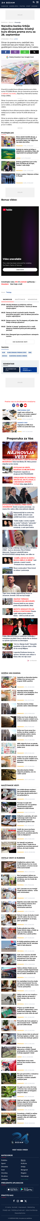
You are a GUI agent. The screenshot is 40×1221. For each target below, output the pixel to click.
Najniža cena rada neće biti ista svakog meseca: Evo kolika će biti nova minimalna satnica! (27, 904)
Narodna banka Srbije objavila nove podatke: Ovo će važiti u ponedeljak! (27, 692)
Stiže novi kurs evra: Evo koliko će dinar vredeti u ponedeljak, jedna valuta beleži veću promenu (26, 733)
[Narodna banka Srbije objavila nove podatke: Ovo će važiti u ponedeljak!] (8, 695)
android (23, 282)
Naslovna (4, 22)
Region (24, 1173)
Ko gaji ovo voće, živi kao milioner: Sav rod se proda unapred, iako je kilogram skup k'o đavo (27, 1090)
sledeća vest (22, 422)
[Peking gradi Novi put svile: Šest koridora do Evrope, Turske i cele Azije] (8, 166)
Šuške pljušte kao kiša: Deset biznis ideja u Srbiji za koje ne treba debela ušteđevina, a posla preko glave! (27, 931)
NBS (30, 353)
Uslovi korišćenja (31, 1210)
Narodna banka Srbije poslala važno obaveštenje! (27, 705)
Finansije (18, 22)
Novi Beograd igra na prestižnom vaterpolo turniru (22, 335)
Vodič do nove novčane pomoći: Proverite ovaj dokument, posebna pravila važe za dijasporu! (27, 832)
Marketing (31, 1207)
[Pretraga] (34, 2)
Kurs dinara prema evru (16, 353)
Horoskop (25, 1176)
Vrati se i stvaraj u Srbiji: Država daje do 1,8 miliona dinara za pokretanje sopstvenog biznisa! (27, 1103)
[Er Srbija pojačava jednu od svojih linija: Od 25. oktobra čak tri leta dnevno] (8, 946)
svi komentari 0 (11, 369)
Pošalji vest (6, 1210)
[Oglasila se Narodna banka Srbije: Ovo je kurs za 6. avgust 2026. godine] (8, 682)
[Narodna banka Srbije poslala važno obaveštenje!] (8, 708)
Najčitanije (20, 299)
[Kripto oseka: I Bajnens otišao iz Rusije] (8, 178)
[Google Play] (26, 1189)
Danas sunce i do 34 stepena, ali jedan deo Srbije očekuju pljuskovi (22, 321)
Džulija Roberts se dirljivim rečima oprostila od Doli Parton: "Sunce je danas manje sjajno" (21, 306)
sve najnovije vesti (20, 342)
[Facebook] (13, 405)
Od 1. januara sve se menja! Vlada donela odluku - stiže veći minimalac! (27, 890)
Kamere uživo (13, 6)
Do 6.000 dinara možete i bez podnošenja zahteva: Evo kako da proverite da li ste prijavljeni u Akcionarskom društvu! (27, 792)
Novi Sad (24, 1179)
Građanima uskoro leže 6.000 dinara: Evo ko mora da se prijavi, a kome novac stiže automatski (27, 865)
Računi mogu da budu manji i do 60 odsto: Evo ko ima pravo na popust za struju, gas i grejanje (28, 918)
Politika (22, 6)
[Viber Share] (15, 52)
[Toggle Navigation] (37, 2)
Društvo (4, 1176)
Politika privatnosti (18, 1210)
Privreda (19, 170)
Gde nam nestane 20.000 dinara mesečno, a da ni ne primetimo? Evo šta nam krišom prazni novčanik (27, 957)
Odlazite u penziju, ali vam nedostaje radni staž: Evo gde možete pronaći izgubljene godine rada (27, 819)
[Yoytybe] (21, 1201)
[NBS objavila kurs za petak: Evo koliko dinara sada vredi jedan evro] (8, 748)
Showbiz (34, 6)
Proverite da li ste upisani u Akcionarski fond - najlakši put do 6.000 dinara (27, 1023)
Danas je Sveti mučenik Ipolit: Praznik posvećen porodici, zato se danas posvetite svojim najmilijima (22, 314)
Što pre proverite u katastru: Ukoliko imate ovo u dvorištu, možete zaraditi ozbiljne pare (27, 1076)
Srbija (23, 1167)
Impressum (22, 1207)
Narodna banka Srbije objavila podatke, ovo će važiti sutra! (26, 772)
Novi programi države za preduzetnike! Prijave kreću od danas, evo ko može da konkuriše (27, 878)
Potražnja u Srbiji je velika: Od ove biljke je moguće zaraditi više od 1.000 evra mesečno (27, 1116)
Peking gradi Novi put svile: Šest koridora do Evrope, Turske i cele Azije (26, 163)
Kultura (24, 1163)
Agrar (18, 158)
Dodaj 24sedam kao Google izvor (21, 57)
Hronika (4, 1173)
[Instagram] (17, 405)
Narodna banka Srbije (18, 356)
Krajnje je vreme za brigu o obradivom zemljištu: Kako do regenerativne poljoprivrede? (27, 151)
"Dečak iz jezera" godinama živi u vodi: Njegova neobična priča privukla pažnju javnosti (21, 328)
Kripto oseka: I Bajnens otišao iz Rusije (27, 175)
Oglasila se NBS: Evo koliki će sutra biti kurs (26, 426)
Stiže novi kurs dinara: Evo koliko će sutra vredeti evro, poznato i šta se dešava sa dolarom (27, 759)
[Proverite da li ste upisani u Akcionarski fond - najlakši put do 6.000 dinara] (8, 1025)
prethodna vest (23, 410)
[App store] (13, 1189)
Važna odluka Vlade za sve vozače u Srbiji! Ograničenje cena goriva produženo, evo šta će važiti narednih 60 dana (27, 970)
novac (4, 356)
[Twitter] (21, 405)
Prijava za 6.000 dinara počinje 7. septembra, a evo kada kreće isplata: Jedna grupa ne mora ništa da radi (27, 1010)
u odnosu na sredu (8, 93)
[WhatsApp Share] (24, 52)
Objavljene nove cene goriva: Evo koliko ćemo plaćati (26, 1062)
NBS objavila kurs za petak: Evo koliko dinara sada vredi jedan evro (27, 745)
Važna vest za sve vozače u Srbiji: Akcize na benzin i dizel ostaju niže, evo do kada (27, 997)
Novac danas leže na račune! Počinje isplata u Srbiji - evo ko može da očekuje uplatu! (27, 1036)
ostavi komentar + (27, 369)
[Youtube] (25, 405)
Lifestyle (4, 1179)
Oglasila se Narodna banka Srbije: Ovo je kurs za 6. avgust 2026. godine (27, 679)
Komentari (32, 299)
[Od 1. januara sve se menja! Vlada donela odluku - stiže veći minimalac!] (8, 893)
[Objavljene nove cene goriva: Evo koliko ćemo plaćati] (8, 1065)
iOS (16, 282)
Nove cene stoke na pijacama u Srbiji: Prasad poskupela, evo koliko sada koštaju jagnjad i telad (27, 1050)
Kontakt (14, 1207)
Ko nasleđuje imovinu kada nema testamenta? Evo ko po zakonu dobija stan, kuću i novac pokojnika (27, 984)
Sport (28, 6)
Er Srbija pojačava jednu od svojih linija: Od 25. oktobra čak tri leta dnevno (27, 943)
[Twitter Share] (34, 52)
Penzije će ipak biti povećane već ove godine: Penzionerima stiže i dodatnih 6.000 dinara (27, 805)
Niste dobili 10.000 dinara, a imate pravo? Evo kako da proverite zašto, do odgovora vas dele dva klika (27, 139)
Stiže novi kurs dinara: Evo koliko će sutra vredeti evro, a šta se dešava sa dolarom (27, 719)
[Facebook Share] (5, 52)
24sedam (5, 284)
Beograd (24, 1170)
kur (3, 353)
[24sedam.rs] (8, 2)
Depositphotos (20, 1213)
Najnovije (4, 6)
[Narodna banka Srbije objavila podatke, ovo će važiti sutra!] (8, 774)
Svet (3, 1170)
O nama (8, 1207)
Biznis (11, 22)
